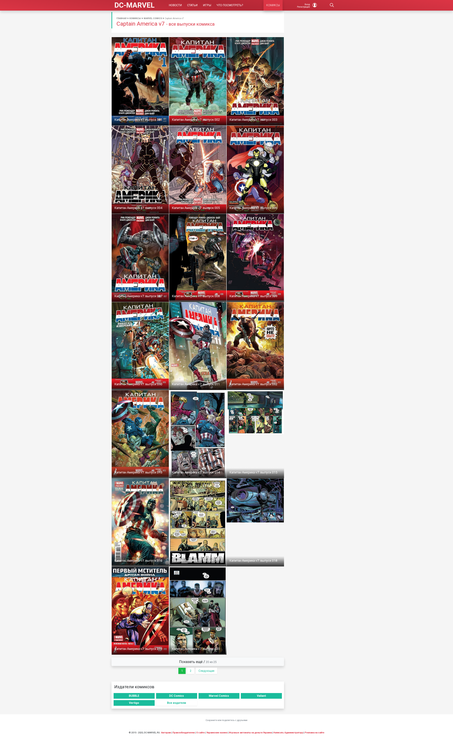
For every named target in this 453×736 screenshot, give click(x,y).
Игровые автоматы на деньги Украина (250, 732)
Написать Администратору (288, 732)
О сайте (200, 732)
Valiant (261, 695)
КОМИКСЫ (273, 5)
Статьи (192, 5)
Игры (207, 5)
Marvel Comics (153, 18)
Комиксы (135, 18)
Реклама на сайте (314, 732)
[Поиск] (332, 5)
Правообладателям (184, 732)
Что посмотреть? (230, 5)
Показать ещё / (198, 662)
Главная (121, 18)
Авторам (166, 732)
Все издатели (176, 703)
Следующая (206, 671)
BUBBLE (134, 695)
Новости (175, 5)
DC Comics (176, 695)
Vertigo (134, 703)
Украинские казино (216, 732)
